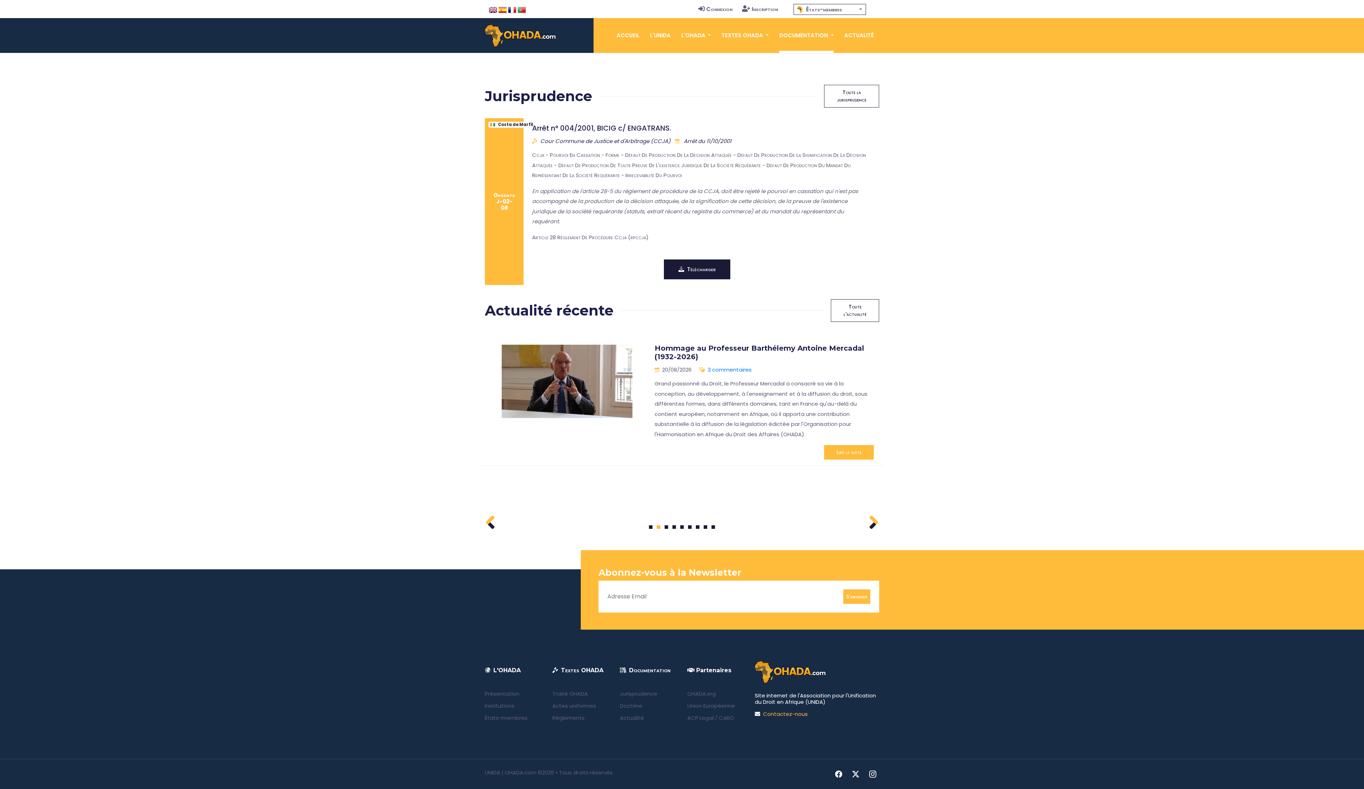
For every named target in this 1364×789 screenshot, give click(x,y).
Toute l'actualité (855, 310)
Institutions (499, 705)
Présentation (502, 693)
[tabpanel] (682, 399)
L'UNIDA (660, 35)
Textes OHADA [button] (742, 35)
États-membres (506, 718)
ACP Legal (700, 718)
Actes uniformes (574, 705)
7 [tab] (697, 527)
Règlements (568, 718)
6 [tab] (690, 527)
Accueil (628, 35)
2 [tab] (658, 527)
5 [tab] (682, 527)
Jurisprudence (638, 693)
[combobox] (830, 9)
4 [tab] (674, 527)
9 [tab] (713, 527)
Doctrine (631, 705)
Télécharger (701, 269)
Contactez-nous (785, 714)
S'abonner (856, 596)
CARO (726, 718)
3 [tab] (666, 527)
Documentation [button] (804, 35)
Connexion (719, 9)
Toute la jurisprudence (851, 96)
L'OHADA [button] (694, 35)
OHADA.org (701, 693)
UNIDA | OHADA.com (510, 772)
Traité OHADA (570, 693)
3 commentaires (730, 369)
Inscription (765, 9)
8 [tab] (705, 527)
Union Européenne (711, 705)
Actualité (859, 35)
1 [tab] (651, 527)
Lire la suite (849, 452)
